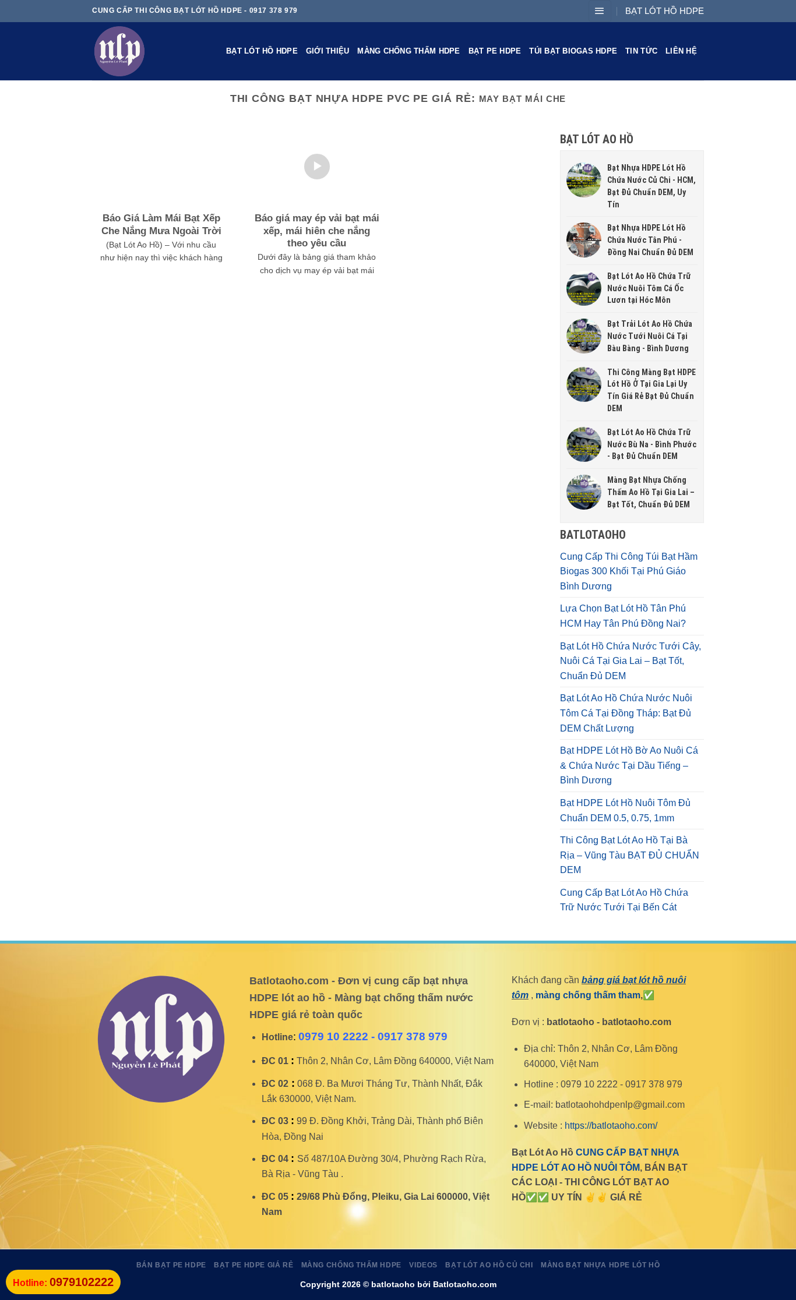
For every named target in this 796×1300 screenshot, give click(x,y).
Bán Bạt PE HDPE (171, 1265)
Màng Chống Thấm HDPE (408, 51)
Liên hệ (681, 51)
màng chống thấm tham (588, 995)
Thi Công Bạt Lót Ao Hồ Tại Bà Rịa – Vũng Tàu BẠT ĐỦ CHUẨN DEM (629, 855)
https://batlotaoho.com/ (611, 1126)
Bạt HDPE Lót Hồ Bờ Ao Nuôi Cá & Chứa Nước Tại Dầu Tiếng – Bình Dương (629, 765)
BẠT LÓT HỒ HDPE (664, 11)
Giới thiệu (328, 51)
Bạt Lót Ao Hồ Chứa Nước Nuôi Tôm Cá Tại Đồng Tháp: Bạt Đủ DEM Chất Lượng (626, 713)
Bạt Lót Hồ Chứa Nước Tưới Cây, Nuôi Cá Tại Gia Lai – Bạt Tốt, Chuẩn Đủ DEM (630, 661)
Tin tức (641, 51)
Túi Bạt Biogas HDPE (573, 51)
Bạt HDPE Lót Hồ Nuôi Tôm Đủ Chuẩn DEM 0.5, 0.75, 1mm (625, 810)
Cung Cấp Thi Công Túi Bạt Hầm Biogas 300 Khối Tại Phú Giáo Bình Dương (629, 571)
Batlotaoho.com (464, 1284)
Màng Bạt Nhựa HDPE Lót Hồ (600, 1265)
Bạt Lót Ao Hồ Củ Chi (489, 1265)
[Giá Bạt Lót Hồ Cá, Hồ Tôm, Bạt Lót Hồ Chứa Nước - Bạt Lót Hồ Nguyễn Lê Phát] (150, 51)
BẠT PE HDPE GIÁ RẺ (253, 1265)
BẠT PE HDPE (495, 51)
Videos (423, 1265)
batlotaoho (393, 1284)
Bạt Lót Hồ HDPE (262, 51)
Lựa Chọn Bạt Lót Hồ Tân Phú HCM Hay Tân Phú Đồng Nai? (623, 615)
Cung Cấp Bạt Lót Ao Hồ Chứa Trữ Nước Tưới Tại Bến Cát (624, 900)
